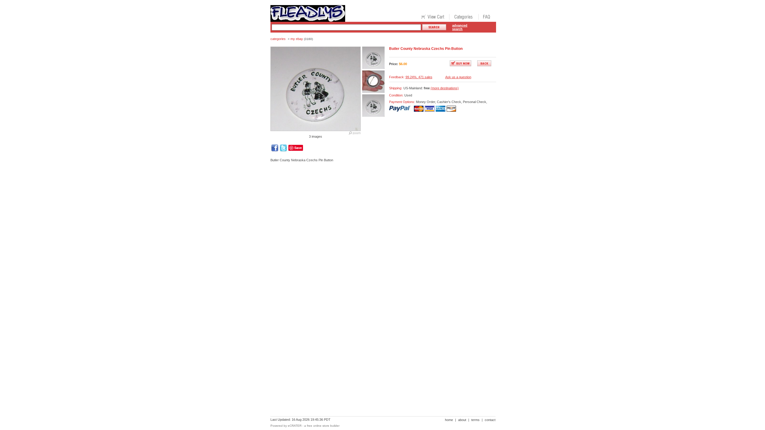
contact (490, 420)
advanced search (459, 27)
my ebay (296, 39)
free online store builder (323, 425)
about (462, 420)
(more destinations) (445, 88)
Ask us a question (458, 77)
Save (298, 147)
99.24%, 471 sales (419, 77)
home (449, 420)
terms (475, 420)
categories (278, 39)
